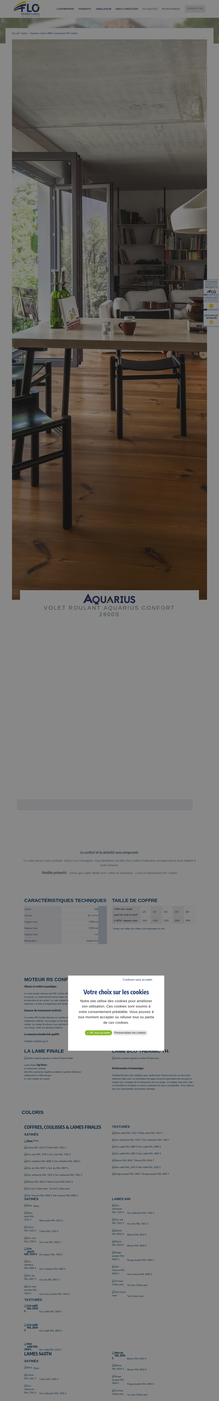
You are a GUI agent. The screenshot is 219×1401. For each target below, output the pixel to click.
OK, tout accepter (99, 1032)
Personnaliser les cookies (130, 1032)
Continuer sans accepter (137, 979)
